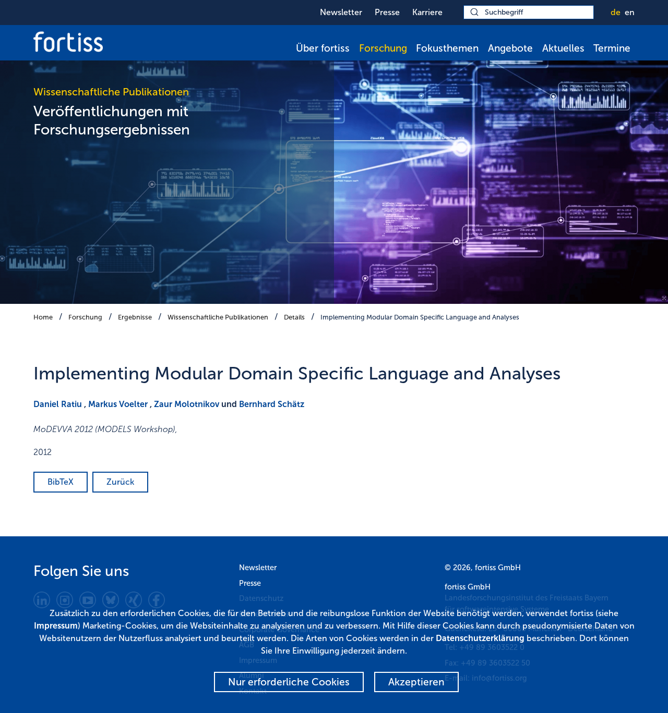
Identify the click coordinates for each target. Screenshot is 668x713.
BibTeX (60, 482)
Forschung (383, 48)
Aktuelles (563, 48)
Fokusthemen (447, 48)
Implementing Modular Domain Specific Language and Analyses (419, 317)
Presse (387, 12)
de (616, 12)
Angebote (510, 48)
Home (43, 317)
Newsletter (341, 12)
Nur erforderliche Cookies (289, 682)
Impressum (56, 626)
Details (294, 317)
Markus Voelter (118, 404)
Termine (611, 48)
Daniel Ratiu (57, 404)
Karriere (427, 12)
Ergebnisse (135, 317)
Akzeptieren (416, 682)
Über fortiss (323, 48)
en (630, 12)
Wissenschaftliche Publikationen (218, 317)
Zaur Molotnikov (186, 404)
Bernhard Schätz (271, 404)
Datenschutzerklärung (480, 638)
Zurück (120, 482)
